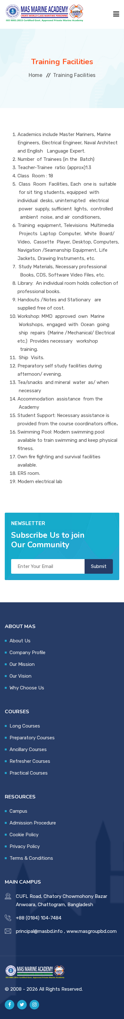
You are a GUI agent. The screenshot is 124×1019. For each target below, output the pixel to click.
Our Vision (20, 676)
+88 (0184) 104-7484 (38, 918)
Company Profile (27, 652)
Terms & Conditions (31, 858)
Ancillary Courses (28, 749)
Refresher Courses (30, 761)
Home (35, 75)
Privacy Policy (25, 846)
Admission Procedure (33, 823)
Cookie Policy (24, 835)
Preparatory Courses (32, 738)
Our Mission (22, 664)
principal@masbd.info (39, 931)
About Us (20, 641)
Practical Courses (29, 773)
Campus (18, 811)
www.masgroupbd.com (91, 931)
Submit (99, 566)
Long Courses (25, 726)
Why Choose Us (27, 688)
